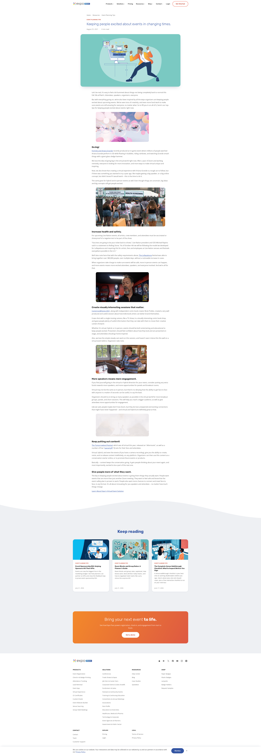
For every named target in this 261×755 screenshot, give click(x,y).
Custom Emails (78, 699)
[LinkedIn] (186, 661)
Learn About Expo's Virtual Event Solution (108, 491)
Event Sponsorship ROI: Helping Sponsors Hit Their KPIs (88, 567)
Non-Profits (106, 706)
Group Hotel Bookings (80, 710)
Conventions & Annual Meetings (113, 699)
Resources (140, 4)
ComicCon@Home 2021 (101, 311)
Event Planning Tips (108, 15)
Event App (76, 688)
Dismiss (178, 751)
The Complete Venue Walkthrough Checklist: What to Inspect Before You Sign (169, 568)
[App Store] (159, 661)
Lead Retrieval (77, 685)
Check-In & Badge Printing (82, 677)
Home (89, 15)
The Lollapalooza (145, 255)
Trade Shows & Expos (109, 677)
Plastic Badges (166, 677)
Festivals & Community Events (112, 692)
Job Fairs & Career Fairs (110, 681)
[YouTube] (177, 661)
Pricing (130, 4)
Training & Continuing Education (113, 695)
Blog (133, 677)
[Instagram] (182, 661)
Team (75, 738)
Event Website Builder (80, 703)
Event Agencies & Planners (111, 721)
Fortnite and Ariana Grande (102, 151)
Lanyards (164, 681)
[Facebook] (173, 661)
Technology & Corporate (110, 717)
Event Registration (79, 674)
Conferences (106, 674)
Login (168, 4)
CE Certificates (78, 695)
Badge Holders (166, 685)
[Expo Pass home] (81, 4)
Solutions (120, 4)
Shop (150, 4)
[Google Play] (164, 661)
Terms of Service (137, 734)
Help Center (136, 674)
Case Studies (136, 681)
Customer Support (79, 742)
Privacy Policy (136, 738)
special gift (108, 448)
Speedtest (135, 685)
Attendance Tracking (80, 681)
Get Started (180, 4)
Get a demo (130, 635)
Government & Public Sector (112, 724)
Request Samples (167, 688)
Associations (106, 703)
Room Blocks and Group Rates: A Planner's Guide (128, 567)
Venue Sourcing (78, 706)
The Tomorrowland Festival (102, 445)
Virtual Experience (79, 692)
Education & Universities (110, 710)
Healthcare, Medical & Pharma (112, 713)
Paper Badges (166, 674)
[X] (168, 661)
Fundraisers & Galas (109, 688)
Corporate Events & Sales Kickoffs (113, 685)
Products (109, 4)
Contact (159, 4)
